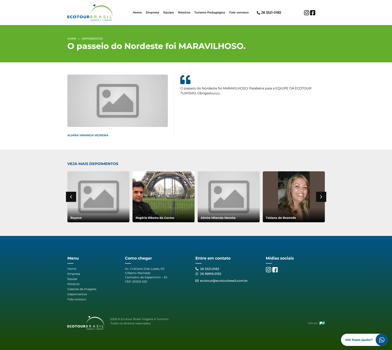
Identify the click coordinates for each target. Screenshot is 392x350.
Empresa (152, 12)
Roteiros (184, 12)
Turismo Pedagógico (209, 12)
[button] (71, 197)
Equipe (168, 12)
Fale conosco (239, 12)
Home (137, 12)
